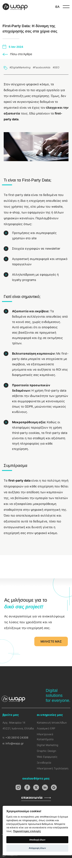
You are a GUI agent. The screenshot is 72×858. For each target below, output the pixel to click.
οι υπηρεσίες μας (50, 715)
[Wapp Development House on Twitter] (36, 787)
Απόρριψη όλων (37, 848)
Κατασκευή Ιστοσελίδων (52, 722)
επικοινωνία (32, 798)
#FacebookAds (41, 67)
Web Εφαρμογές (47, 756)
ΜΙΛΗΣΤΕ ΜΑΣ (51, 641)
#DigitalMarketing (20, 67)
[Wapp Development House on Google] (54, 787)
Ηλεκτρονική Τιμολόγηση (52, 768)
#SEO (56, 67)
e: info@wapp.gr (13, 743)
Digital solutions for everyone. (58, 695)
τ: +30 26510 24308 (15, 737)
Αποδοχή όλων (37, 839)
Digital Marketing (47, 745)
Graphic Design (46, 751)
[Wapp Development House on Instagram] (18, 787)
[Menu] (66, 7)
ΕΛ (57, 6)
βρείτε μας (11, 715)
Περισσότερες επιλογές (27, 831)
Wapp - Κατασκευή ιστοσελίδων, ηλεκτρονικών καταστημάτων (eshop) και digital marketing (15, 7)
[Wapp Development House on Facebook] (27, 787)
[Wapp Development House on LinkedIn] (45, 787)
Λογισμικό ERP (46, 728)
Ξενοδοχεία (44, 762)
